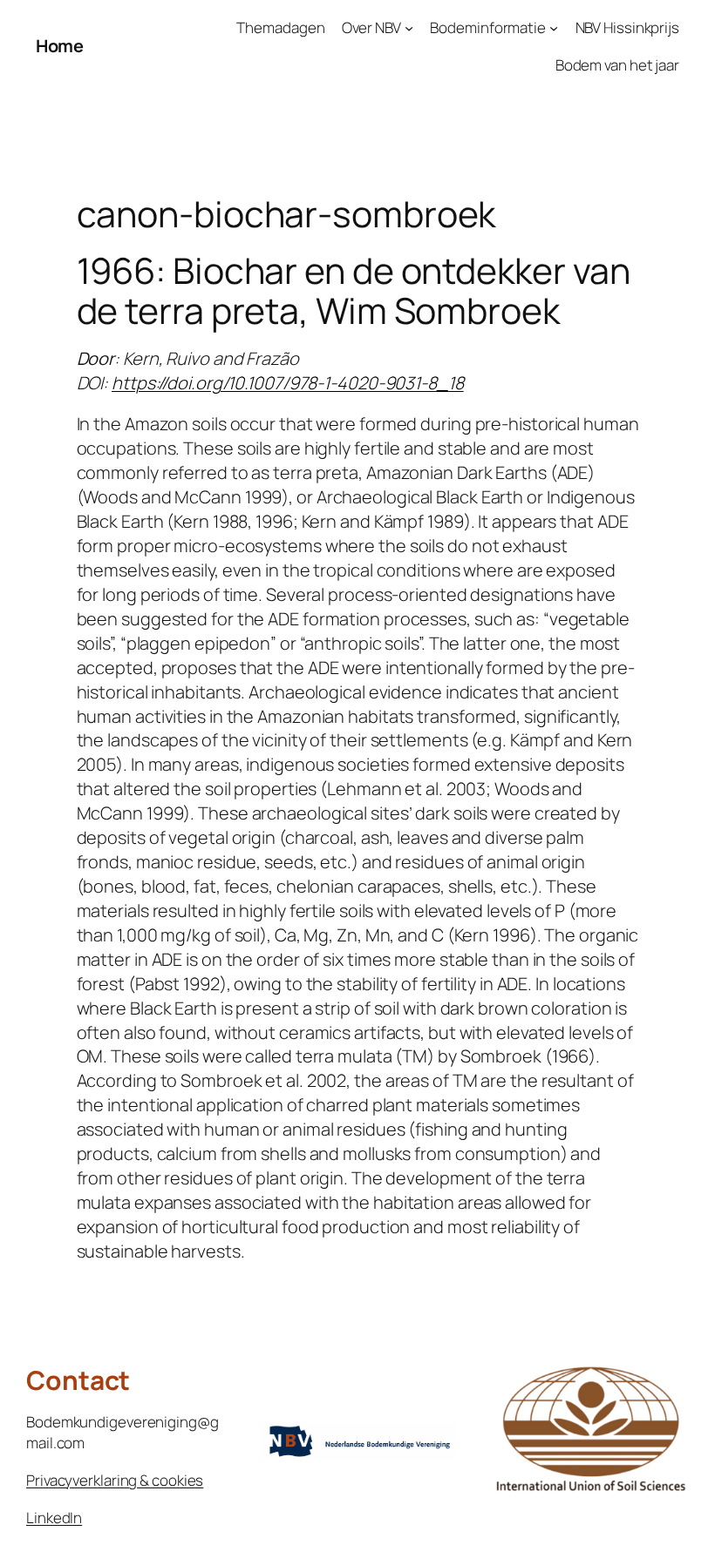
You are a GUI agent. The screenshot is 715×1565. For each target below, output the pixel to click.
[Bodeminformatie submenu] (553, 28)
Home (59, 45)
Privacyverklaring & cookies (114, 1480)
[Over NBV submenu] (409, 28)
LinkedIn (54, 1518)
